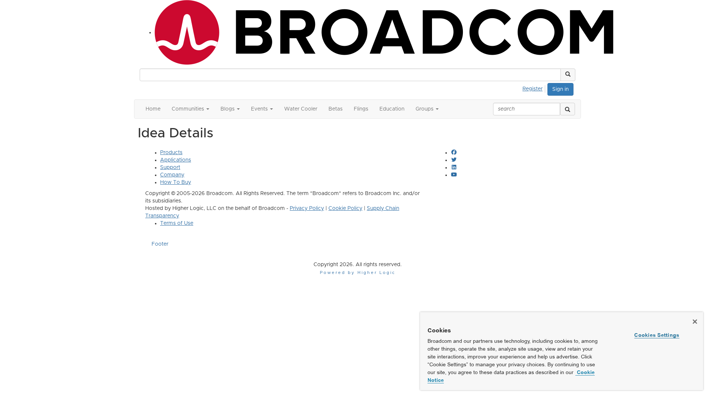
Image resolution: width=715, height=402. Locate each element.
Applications (175, 160)
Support (170, 167)
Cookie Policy (345, 208)
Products (171, 152)
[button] (567, 74)
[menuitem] (534, 88)
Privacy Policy (307, 208)
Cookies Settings (656, 335)
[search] (567, 109)
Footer (160, 244)
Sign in (560, 89)
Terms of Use (176, 223)
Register (532, 89)
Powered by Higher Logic (357, 273)
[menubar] (534, 88)
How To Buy (175, 182)
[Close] (695, 321)
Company (172, 175)
